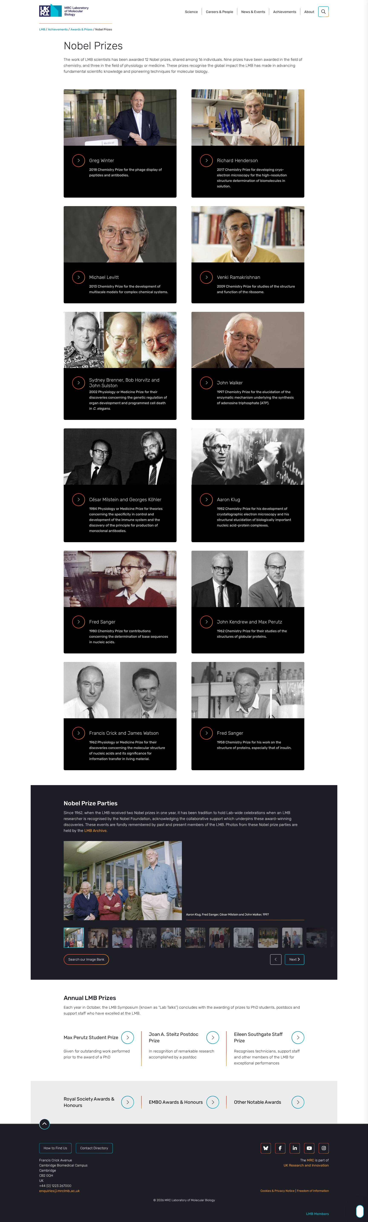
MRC (310, 1160)
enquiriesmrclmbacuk (59, 1191)
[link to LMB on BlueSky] (266, 1148)
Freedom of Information (313, 1191)
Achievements (58, 29)
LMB (42, 29)
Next (293, 959)
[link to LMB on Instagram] (324, 1148)
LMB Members (317, 1214)
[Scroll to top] (44, 1124)
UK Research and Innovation (306, 1165)
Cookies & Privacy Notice (277, 1191)
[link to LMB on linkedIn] (295, 1148)
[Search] (323, 12)
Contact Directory (94, 1148)
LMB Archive (95, 830)
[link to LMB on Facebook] (280, 1148)
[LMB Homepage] (64, 11)
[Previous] (275, 959)
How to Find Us (55, 1148)
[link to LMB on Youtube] (309, 1148)
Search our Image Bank (86, 959)
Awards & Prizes (81, 29)
